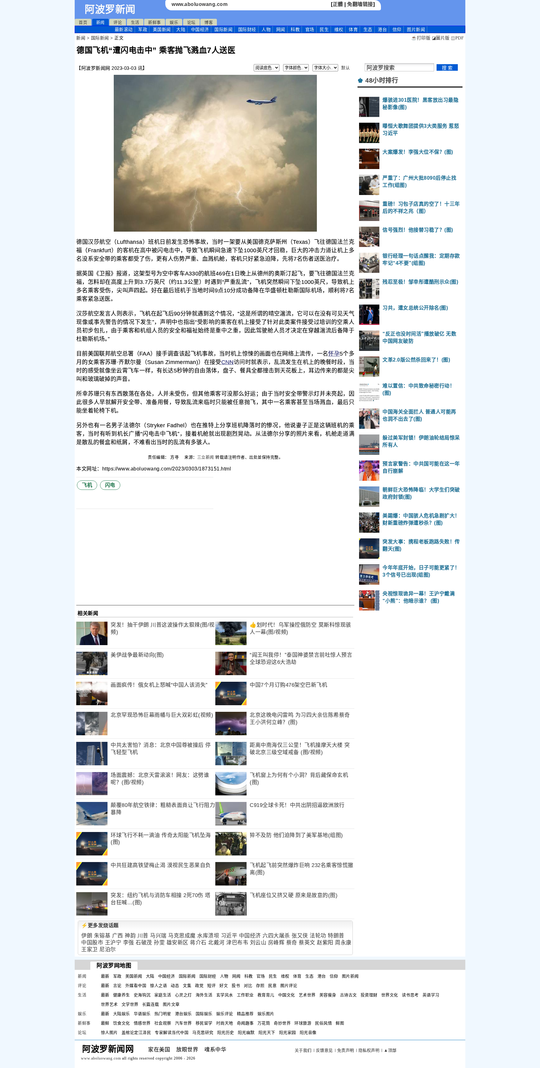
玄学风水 (224, 995)
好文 (223, 985)
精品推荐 (245, 1013)
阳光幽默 (246, 1032)
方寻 (175, 457)
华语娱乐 (142, 1013)
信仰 (397, 29)
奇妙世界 (282, 1023)
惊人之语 (158, 985)
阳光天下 (266, 1032)
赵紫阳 (325, 943)
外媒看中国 (136, 985)
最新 (124, 29)
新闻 (100, 22)
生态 (367, 29)
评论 (117, 22)
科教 (295, 29)
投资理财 (369, 995)
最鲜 (105, 1023)
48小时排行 (381, 80)
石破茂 (144, 943)
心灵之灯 (183, 995)
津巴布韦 (237, 943)
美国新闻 (162, 29)
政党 (199, 985)
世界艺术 (109, 1004)
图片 (416, 29)
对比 (248, 985)
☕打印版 (420, 38)
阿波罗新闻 (110, 9)
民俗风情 (323, 1023)
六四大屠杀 (276, 936)
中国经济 (200, 29)
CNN (227, 362)
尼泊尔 (107, 949)
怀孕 (334, 354)
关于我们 (303, 1050)
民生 (324, 29)
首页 (83, 22)
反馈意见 (324, 1050)
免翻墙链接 (360, 4)
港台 (382, 29)
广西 (117, 936)
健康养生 (121, 995)
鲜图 (340, 1023)
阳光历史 (225, 1032)
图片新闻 (350, 976)
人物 (266, 29)
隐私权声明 (369, 1050)
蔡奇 (291, 943)
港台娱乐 (183, 1013)
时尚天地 (224, 1023)
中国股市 (92, 943)
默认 (345, 67)
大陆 (180, 29)
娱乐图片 (266, 1013)
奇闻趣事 (245, 1023)
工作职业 (245, 995)
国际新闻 (223, 29)
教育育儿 (266, 995)
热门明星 (162, 1013)
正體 (338, 4)
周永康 (343, 943)
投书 (236, 985)
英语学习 (430, 995)
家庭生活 (162, 995)
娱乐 (174, 22)
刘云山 (258, 943)
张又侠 (300, 936)
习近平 (229, 936)
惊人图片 (109, 1032)
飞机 (87, 485)
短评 (211, 985)
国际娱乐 (204, 1013)
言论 (117, 985)
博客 (208, 22)
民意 (272, 985)
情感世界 (142, 1023)
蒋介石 (198, 943)
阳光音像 (308, 1032)
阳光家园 (287, 1032)
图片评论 (288, 985)
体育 (353, 29)
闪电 (110, 485)
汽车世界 (183, 1023)
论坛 (191, 22)
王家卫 (89, 949)
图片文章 (171, 1004)
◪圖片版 (441, 38)
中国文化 (286, 995)
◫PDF (457, 38)
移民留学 (204, 1023)
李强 (128, 943)
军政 (142, 29)
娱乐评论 (224, 1013)
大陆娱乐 (121, 1013)
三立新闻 (205, 457)
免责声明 (345, 1050)
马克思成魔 (182, 936)
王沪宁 (113, 943)
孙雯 (159, 943)
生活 (135, 22)
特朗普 (336, 936)
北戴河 (216, 943)
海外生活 (204, 995)
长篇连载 (150, 1004)
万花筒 (264, 1023)
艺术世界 (307, 995)
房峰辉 (276, 943)
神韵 (130, 936)
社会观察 (162, 1023)
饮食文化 (121, 1023)
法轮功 (318, 936)
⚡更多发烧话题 (100, 925)
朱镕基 (102, 936)
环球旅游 (302, 1023)
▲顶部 (390, 1050)
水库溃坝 (208, 936)
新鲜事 (154, 22)
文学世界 (130, 1004)
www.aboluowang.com (200, 4)
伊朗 (86, 936)
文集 (187, 985)
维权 (338, 29)
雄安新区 (177, 943)
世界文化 (389, 995)
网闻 (280, 29)
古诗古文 (348, 995)
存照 (260, 985)
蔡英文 (307, 943)
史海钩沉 (142, 995)
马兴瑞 (158, 936)
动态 (175, 985)
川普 (143, 936)
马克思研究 (202, 1032)
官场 (309, 29)
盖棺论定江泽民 (136, 1032)
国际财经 (247, 29)
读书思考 (410, 995)
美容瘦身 (327, 995)
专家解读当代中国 (171, 1032)
